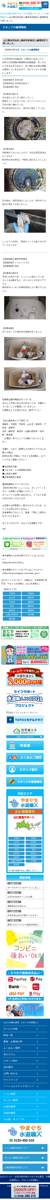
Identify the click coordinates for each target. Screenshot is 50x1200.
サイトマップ (10, 1079)
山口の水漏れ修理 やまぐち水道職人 (17, 13)
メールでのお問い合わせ (30, 8)
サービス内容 (10, 1028)
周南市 (31, 610)
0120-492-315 (24, 1140)
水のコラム (9, 1054)
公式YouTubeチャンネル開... (21, 897)
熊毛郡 (12, 619)
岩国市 (31, 602)
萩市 (34, 850)
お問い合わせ (10, 1073)
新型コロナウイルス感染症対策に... (24, 924)
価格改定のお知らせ (17, 906)
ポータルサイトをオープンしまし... (24, 887)
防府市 (31, 597)
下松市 (12, 602)
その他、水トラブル (14, 1119)
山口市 (12, 597)
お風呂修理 (9, 1106)
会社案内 (8, 1067)
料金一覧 (8, 1035)
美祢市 (12, 610)
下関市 (12, 593)
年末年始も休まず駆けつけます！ (23, 915)
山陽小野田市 (12, 614)
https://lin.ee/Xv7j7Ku (12, 562)
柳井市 (31, 606)
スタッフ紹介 (10, 1060)
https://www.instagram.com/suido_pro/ (20, 573)
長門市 (16, 853)
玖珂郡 (31, 614)
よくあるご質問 (11, 1048)
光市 (12, 606)
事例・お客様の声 (12, 1041)
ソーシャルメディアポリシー (18, 1086)
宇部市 (31, 593)
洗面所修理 (9, 1112)
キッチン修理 (10, 1100)
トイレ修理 (9, 1093)
